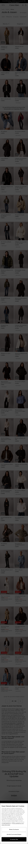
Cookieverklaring (6, 823)
